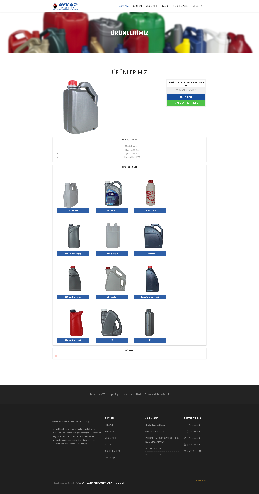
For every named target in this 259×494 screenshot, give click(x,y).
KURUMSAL (137, 6)
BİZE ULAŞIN (197, 6)
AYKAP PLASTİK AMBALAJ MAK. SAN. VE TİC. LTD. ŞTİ (102, 483)
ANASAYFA (124, 6)
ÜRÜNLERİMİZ (152, 6)
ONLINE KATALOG (180, 6)
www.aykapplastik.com (154, 431)
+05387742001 (195, 451)
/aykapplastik (195, 425)
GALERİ (165, 6)
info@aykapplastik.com (155, 425)
